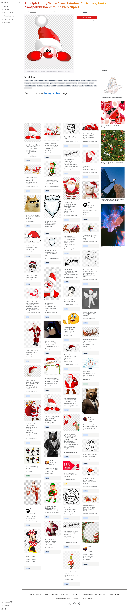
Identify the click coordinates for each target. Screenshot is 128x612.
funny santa (51, 93)
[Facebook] (74, 604)
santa (31, 80)
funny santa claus (83, 83)
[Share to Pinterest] (71, 67)
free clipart (75, 85)
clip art (81, 85)
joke (51, 83)
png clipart (47, 85)
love (46, 80)
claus (35, 80)
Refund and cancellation (63, 598)
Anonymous (33, 12)
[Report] (96, 20)
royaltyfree (28, 83)
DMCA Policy (76, 594)
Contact (85, 12)
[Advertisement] (61, 109)
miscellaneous (52, 80)
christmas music (44, 83)
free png (54, 85)
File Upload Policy (100, 594)
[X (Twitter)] (2, 608)
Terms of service (114, 594)
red (55, 83)
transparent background (64, 85)
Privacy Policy (65, 594)
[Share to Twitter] (65, 67)
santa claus (35, 83)
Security (75, 598)
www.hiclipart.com (55, 12)
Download (87, 17)
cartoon (83, 80)
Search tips (54, 594)
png (95, 85)
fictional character (91, 80)
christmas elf (61, 83)
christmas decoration (74, 80)
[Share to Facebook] (68, 67)
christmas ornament (71, 83)
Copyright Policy (88, 594)
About (47, 594)
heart (65, 80)
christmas (39, 85)
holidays (60, 80)
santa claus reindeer (30, 85)
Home (32, 594)
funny (26, 80)
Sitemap (90, 598)
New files (39, 594)
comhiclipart (28, 88)
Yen (89, 203)
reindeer (41, 80)
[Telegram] (5, 608)
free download (88, 85)
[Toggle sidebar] (19, 2)
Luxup (90, 417)
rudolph (91, 83)
